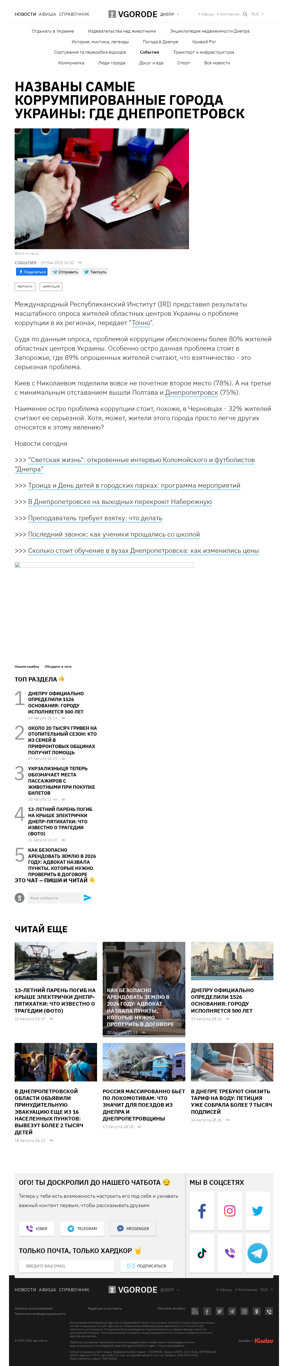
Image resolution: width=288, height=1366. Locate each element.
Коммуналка (71, 62)
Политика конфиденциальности (40, 1313)
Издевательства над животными (122, 31)
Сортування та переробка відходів (90, 52)
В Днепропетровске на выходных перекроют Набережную (120, 501)
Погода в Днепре (160, 41)
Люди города (111, 62)
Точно (141, 322)
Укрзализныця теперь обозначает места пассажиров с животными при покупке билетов (61, 780)
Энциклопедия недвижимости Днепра (209, 31)
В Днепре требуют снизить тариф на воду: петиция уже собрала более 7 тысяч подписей (231, 1101)
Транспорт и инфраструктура (203, 52)
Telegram (87, 1228)
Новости (25, 14)
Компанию (230, 14)
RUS (255, 14)
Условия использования (34, 1308)
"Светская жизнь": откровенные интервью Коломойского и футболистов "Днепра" (135, 464)
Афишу (207, 14)
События (149, 52)
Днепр (167, 1290)
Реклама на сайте (171, 1308)
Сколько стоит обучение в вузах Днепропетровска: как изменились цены (143, 550)
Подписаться (151, 1266)
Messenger (138, 1228)
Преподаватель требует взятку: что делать (95, 517)
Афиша (47, 14)
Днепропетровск (191, 392)
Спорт (183, 62)
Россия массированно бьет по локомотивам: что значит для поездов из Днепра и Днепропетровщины (144, 1105)
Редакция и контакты (105, 1308)
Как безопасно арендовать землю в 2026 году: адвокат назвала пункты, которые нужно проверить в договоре (62, 862)
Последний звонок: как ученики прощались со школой (114, 533)
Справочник (74, 14)
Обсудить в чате (58, 666)
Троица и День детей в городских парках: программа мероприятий (134, 485)
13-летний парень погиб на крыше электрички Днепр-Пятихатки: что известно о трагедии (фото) (60, 821)
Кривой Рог (204, 41)
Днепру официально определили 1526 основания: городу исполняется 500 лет (56, 702)
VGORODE (138, 1289)
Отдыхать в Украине (53, 31)
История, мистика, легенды (100, 41)
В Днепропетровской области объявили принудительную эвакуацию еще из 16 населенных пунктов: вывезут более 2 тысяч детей (49, 1112)
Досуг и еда (151, 62)
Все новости (217, 62)
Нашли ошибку (27, 666)
